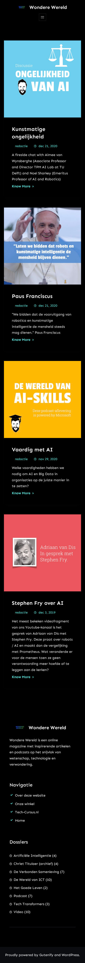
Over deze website (30, 795)
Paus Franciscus (32, 296)
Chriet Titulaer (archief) (33, 864)
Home (20, 820)
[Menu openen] (42, 17)
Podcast (20, 896)
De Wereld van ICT (29, 880)
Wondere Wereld (48, 7)
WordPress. (71, 955)
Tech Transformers (29, 904)
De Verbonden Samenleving (36, 872)
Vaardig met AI (32, 449)
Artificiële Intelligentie (32, 855)
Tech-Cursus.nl (27, 812)
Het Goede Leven (28, 888)
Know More (21, 186)
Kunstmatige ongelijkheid (28, 133)
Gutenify (46, 955)
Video (18, 912)
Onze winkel (24, 804)
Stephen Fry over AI (38, 603)
